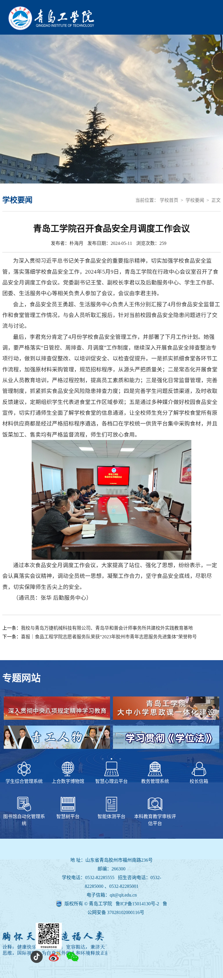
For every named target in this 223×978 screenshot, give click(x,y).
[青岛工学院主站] (51, 28)
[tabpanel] (111, 725)
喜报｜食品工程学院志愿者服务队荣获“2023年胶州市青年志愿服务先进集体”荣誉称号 (109, 636)
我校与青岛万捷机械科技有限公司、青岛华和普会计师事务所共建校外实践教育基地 (107, 628)
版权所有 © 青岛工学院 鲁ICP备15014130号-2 (112, 903)
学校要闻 (195, 200)
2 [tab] (111, 759)
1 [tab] (103, 759)
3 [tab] (120, 759)
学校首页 (169, 200)
